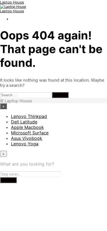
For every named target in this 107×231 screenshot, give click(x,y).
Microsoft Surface (30, 132)
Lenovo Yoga (24, 143)
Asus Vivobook (26, 138)
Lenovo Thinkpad (29, 116)
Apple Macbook (27, 127)
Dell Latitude (24, 122)
